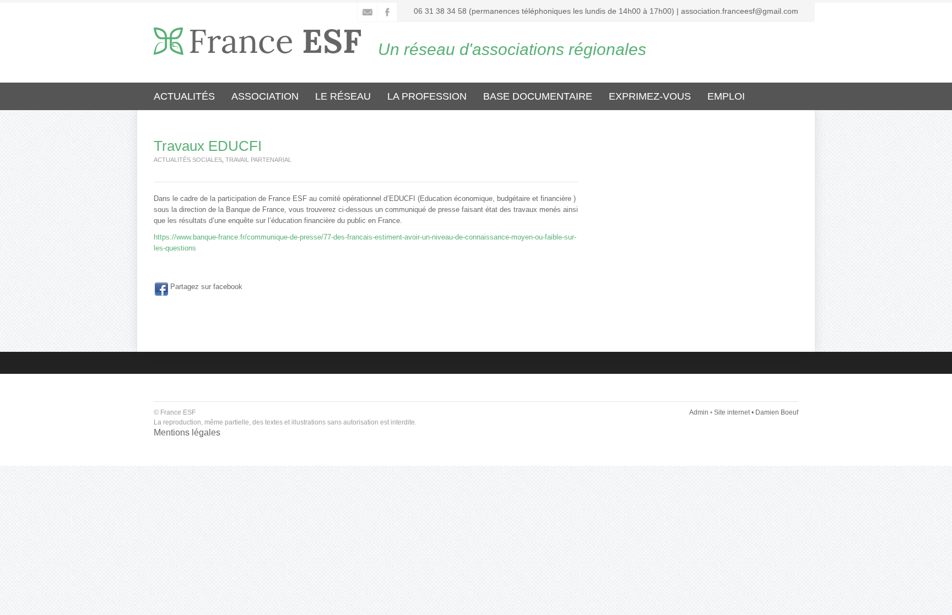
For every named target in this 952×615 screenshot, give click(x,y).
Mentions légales (187, 432)
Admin (698, 412)
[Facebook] (161, 289)
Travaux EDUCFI (208, 146)
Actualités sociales (188, 159)
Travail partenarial (258, 159)
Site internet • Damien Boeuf (756, 412)
